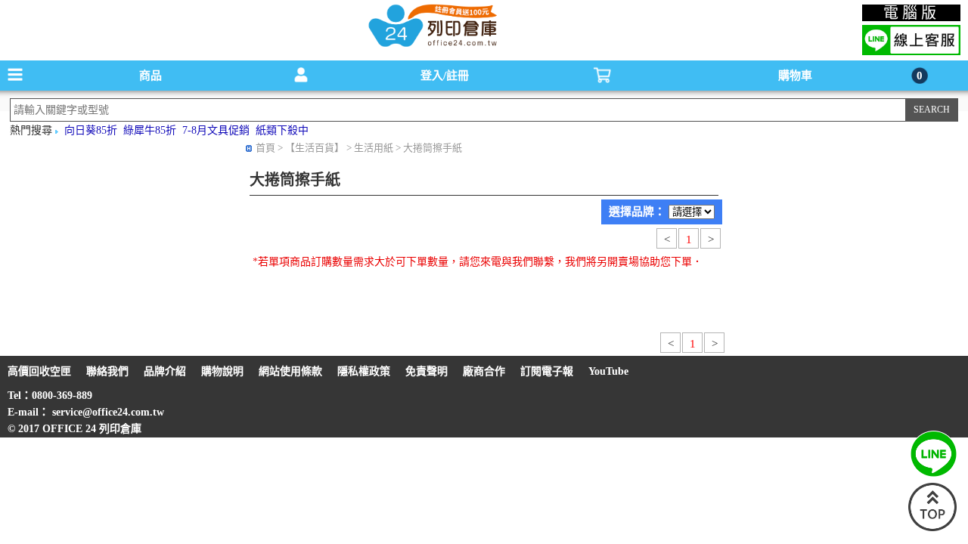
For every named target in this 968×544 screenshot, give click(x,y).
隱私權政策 (363, 371)
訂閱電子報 (546, 371)
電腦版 (911, 13)
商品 (150, 76)
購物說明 (222, 371)
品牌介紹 (165, 371)
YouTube (608, 371)
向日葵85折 (90, 130)
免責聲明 (426, 371)
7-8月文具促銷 (216, 130)
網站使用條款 (290, 371)
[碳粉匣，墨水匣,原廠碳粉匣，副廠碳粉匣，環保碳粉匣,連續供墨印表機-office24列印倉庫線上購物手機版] (431, 45)
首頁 (265, 147)
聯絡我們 (107, 371)
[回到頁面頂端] (932, 527)
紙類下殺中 (282, 130)
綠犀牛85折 (149, 130)
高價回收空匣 (39, 371)
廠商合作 (484, 371)
